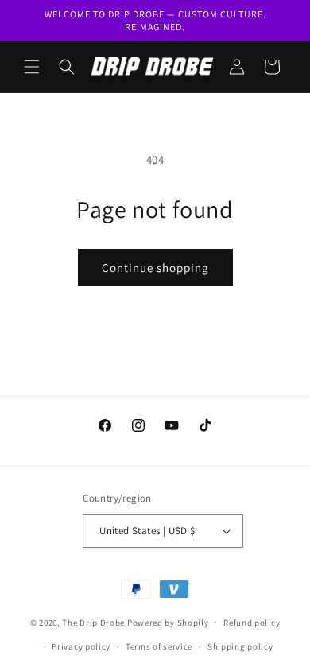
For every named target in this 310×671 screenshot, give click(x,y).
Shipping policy (240, 646)
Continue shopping (155, 267)
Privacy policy (81, 646)
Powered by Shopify (168, 621)
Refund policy (251, 622)
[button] (31, 66)
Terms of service (159, 646)
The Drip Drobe (93, 621)
